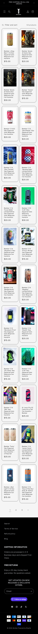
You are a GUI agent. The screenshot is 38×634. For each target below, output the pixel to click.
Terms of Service (11, 529)
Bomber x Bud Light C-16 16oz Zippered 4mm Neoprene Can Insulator (9, 490)
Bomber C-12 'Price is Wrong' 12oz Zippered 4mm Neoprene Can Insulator (27, 252)
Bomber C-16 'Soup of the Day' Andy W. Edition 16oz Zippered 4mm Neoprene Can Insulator (28, 491)
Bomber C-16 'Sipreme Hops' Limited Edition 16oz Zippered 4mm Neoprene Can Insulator (27, 172)
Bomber (15, 628)
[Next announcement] (34, 3)
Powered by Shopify (24, 628)
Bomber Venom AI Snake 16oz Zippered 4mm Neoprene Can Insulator (27, 54)
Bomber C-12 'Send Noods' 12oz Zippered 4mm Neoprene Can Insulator (28, 132)
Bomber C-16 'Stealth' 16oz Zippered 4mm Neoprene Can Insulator (27, 331)
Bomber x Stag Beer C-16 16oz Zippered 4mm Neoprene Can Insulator (9, 54)
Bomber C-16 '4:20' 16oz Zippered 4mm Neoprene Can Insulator (27, 372)
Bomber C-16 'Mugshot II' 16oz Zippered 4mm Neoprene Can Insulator (9, 252)
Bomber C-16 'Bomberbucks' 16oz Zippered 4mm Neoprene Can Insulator (9, 291)
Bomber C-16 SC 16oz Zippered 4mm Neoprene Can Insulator (9, 131)
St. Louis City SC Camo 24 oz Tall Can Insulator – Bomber (27, 410)
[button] (4, 11)
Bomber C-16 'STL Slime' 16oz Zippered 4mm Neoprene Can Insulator (9, 372)
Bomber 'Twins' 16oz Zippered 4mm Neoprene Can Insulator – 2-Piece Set (9, 449)
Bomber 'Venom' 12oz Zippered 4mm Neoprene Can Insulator (27, 92)
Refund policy (9, 534)
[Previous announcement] (4, 3)
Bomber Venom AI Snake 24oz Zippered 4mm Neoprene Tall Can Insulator (9, 93)
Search (7, 524)
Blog (6, 539)
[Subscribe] (31, 591)
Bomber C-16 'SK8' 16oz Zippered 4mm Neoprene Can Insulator (9, 411)
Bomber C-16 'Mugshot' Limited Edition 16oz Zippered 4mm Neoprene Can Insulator (27, 292)
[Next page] (28, 510)
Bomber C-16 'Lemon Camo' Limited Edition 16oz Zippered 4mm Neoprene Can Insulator (27, 450)
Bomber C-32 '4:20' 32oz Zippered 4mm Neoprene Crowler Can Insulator (27, 212)
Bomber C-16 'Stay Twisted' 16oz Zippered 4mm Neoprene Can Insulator (9, 171)
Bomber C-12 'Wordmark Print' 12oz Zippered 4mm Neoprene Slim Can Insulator (10, 332)
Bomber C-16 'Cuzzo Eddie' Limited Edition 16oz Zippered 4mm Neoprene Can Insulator (9, 212)
